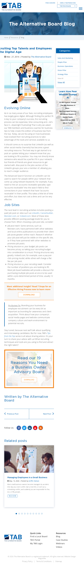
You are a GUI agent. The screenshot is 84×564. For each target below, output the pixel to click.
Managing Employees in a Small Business (27, 477)
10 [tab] (42, 513)
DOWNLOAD (29, 295)
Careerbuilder (46, 213)
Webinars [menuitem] (60, 543)
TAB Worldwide (65, 6)
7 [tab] (33, 513)
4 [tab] (24, 513)
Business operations (65, 66)
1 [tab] (16, 513)
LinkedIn (35, 213)
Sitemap (58, 561)
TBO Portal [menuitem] (35, 540)
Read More (12, 496)
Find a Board (50, 3)
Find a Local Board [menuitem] (38, 536)
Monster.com (10, 216)
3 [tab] (22, 513)
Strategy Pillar (63, 74)
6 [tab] (30, 513)
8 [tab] (36, 513)
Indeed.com (25, 216)
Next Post (47, 414)
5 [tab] (27, 513)
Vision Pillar (62, 70)
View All (60, 78)
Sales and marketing (65, 58)
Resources (14, 37)
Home (6, 37)
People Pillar (62, 62)
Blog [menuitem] (58, 536)
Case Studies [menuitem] (62, 540)
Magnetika (42, 558)
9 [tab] (39, 513)
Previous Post (12, 414)
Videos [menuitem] (59, 547)
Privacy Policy (27, 561)
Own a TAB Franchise (68, 3)
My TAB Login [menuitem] (36, 543)
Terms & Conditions (44, 561)
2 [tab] (19, 513)
